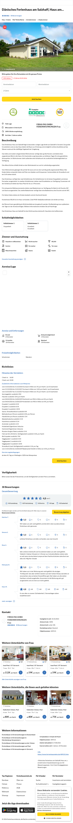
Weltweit (5, 792)
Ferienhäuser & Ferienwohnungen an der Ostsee (18, 743)
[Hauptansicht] (36, 46)
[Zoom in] (68, 272)
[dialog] (53, 804)
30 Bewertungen (16, 16)
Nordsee (5, 780)
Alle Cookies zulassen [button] (53, 814)
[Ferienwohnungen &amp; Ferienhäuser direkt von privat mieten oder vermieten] (3, 2)
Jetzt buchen (36, 99)
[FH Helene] (36, 697)
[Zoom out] (68, 274)
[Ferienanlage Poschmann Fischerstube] (36, 653)
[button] (66, 2)
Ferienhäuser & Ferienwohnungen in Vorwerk (17, 749)
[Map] (36, 298)
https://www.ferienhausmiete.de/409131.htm (53, 754)
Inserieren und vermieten (61, 780)
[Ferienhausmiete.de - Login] (62, 2)
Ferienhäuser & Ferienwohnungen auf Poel (16, 746)
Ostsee (4, 784)
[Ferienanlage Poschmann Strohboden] (60, 653)
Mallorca (5, 788)
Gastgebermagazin (59, 784)
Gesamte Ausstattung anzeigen (12, 259)
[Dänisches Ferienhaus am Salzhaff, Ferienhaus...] (13, 653)
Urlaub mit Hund (55, 737)
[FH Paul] (13, 697)
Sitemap (5, 795)
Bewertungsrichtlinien (8, 512)
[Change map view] (5, 273)
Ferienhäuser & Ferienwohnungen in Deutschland (18, 735)
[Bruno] (60, 697)
